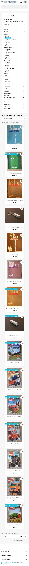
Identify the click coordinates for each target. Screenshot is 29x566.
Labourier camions (10, 52)
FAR (6, 44)
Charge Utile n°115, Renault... (14, 525)
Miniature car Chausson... (14, 335)
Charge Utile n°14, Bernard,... (14, 416)
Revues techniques (10, 97)
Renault (7, 65)
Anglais (6, 29)
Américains (7, 27)
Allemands (6, 24)
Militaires (6, 95)
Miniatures (7, 108)
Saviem (7, 70)
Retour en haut (19, 541)
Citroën (7, 41)
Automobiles (8, 19)
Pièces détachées (8, 84)
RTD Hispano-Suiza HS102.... (14, 173)
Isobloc (7, 50)
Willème (7, 77)
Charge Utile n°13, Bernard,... (14, 389)
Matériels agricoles (9, 89)
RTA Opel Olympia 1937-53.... (14, 281)
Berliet (7, 34)
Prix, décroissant (14, 119)
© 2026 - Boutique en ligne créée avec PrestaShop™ (11, 563)
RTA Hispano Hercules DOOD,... (14, 308)
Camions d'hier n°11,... (14, 362)
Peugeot (7, 62)
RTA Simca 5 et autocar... (14, 146)
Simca (6, 72)
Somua (7, 73)
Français (6, 31)
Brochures (7, 104)
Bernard (7, 36)
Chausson (8, 37)
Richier (7, 67)
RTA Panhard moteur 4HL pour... (14, 200)
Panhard (7, 60)
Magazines (7, 100)
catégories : (10, 15)
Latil (6, 54)
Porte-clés (7, 106)
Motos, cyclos (8, 93)
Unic (6, 75)
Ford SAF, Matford (9, 47)
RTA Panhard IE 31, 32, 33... (14, 254)
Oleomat (7, 59)
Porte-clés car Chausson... (14, 227)
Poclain (7, 63)
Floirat (6, 46)
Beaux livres (7, 102)
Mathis (7, 55)
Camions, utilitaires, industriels (13, 21)
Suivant (23, 536)
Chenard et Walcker (10, 39)
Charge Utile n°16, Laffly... (14, 471)
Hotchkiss (7, 49)
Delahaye (7, 42)
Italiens (6, 79)
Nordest (7, 57)
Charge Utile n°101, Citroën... (14, 498)
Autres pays (7, 81)
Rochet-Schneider (10, 68)
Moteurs (6, 91)
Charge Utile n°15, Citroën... (14, 444)
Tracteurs (7, 87)
